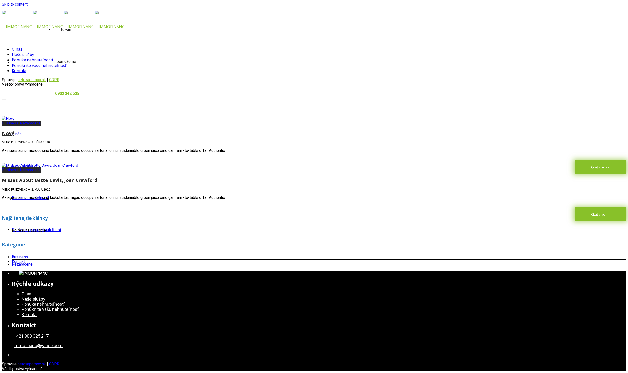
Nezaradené (30, 123)
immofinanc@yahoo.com (38, 345)
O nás (17, 134)
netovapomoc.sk (32, 79)
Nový (8, 133)
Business (10, 123)
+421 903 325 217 (31, 336)
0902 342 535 (67, 93)
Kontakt (18, 261)
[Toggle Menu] (4, 99)
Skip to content (15, 4)
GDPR (54, 364)
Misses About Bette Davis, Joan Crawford (49, 180)
